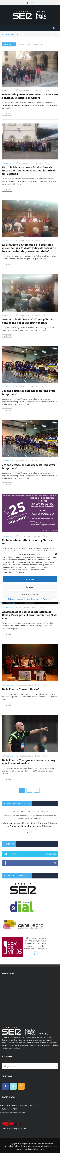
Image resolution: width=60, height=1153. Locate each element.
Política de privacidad (33, 599)
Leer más (7, 114)
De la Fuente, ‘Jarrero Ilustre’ (20, 689)
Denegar (30, 586)
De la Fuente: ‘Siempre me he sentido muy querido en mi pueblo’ (29, 761)
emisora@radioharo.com (14, 1112)
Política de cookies (15, 599)
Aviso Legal (47, 599)
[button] (55, 554)
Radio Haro (9, 90)
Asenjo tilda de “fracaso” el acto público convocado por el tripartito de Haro (27, 321)
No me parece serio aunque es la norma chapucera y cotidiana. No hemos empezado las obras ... (30, 816)
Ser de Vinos (35, 954)
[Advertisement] (30, 999)
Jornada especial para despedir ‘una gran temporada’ (28, 466)
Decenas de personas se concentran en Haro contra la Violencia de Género (30, 96)
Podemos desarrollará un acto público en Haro (28, 542)
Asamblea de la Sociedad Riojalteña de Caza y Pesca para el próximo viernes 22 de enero (29, 615)
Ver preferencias (30, 594)
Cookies (47, 1146)
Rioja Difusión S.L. (29, 1143)
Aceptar (30, 579)
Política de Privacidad (23, 1146)
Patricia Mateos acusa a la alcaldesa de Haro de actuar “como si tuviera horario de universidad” (29, 170)
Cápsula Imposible (36, 1149)
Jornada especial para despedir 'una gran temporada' (28, 392)
